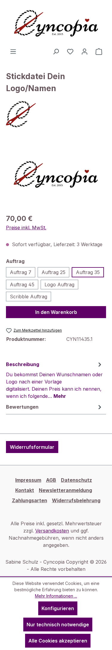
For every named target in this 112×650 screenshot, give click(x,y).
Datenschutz (76, 480)
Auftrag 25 (53, 272)
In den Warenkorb (56, 312)
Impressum (28, 480)
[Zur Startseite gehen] (56, 23)
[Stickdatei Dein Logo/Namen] (56, 175)
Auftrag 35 (88, 272)
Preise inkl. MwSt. (26, 228)
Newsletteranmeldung (65, 490)
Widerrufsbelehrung (76, 500)
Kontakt (24, 490)
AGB (51, 480)
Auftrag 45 (22, 285)
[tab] (54, 380)
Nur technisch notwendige (58, 625)
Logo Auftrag (59, 285)
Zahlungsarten (29, 500)
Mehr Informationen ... (56, 595)
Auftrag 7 (20, 272)
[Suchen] (56, 51)
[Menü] (13, 51)
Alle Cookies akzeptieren (57, 641)
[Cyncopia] (56, 114)
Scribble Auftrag (28, 297)
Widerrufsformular (32, 447)
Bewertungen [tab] (22, 407)
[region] (56, 175)
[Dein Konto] (84, 51)
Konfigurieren (58, 608)
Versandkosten (52, 531)
